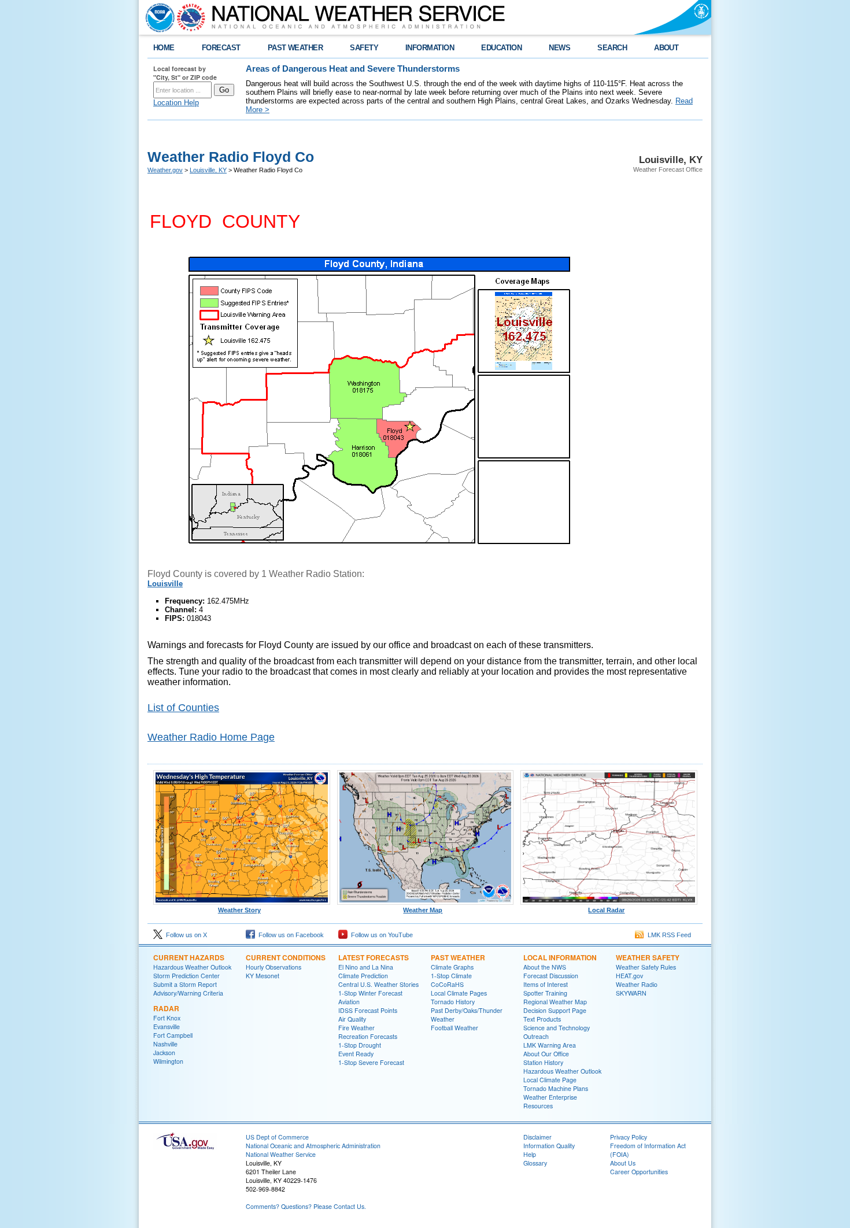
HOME (164, 47)
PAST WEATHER (295, 47)
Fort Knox (166, 1018)
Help (529, 1154)
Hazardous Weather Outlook (192, 967)
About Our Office (546, 1053)
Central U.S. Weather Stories (378, 984)
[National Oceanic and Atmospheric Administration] (157, 17)
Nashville (165, 1044)
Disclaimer (537, 1137)
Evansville (166, 1026)
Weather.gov (165, 170)
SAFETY (364, 47)
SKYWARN (631, 993)
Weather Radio (636, 984)
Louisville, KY (208, 170)
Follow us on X (184, 934)
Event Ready (356, 1053)
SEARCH (612, 47)
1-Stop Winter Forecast (370, 993)
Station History (543, 1062)
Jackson (164, 1052)
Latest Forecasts (373, 957)
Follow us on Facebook (289, 934)
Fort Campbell (173, 1035)
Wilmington (168, 1061)
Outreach (536, 1036)
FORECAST (221, 47)
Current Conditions (286, 957)
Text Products (542, 1019)
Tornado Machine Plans (555, 1088)
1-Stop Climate (451, 975)
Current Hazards (188, 957)
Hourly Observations (273, 967)
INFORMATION (429, 47)
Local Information (560, 957)
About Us (622, 1163)
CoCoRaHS (447, 984)
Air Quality (352, 1019)
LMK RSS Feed (667, 934)
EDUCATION (501, 47)
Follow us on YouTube (380, 934)
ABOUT (666, 47)
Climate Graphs (452, 967)
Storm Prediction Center (186, 975)
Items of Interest (545, 984)
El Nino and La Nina (365, 967)
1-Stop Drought (359, 1045)
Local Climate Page (549, 1079)
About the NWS (544, 967)
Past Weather (458, 957)
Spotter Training (545, 993)
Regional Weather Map (555, 1001)
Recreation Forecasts (367, 1036)
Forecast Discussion (550, 975)
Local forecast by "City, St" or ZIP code (185, 73)
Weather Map (422, 910)
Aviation (349, 1001)
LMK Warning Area (549, 1045)
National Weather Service (281, 1154)
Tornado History (453, 1001)
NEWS (559, 47)
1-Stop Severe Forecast (371, 1062)
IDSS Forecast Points (367, 1010)
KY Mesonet (262, 975)
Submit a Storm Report (185, 984)
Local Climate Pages (459, 993)
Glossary (535, 1163)
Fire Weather (356, 1027)
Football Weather (454, 1027)
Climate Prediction (363, 975)
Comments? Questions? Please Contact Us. (306, 1206)
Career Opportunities (639, 1171)
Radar (166, 1008)
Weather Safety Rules (646, 967)
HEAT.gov (629, 975)
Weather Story (239, 910)
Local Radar (606, 910)
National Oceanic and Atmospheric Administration (313, 1145)
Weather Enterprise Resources (550, 1101)
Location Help (176, 102)
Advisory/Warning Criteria (188, 993)
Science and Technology (556, 1027)
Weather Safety (647, 957)
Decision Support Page (554, 1010)
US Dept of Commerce (277, 1137)
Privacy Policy (628, 1137)
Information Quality (549, 1145)
